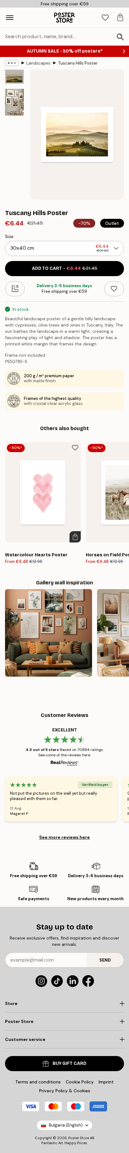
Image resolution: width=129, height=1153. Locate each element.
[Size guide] (15, 288)
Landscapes (38, 63)
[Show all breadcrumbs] (12, 63)
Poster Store (78, 1138)
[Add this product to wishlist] (114, 288)
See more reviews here (64, 837)
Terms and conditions (38, 1082)
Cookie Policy (80, 1082)
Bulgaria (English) (66, 1125)
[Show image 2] (14, 102)
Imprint (106, 1082)
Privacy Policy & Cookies (64, 1090)
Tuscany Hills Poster (78, 63)
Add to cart (64, 268)
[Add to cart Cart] (75, 536)
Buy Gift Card (69, 1063)
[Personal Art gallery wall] (48, 633)
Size (9, 236)
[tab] (105, 18)
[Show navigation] (10, 18)
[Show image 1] (14, 77)
